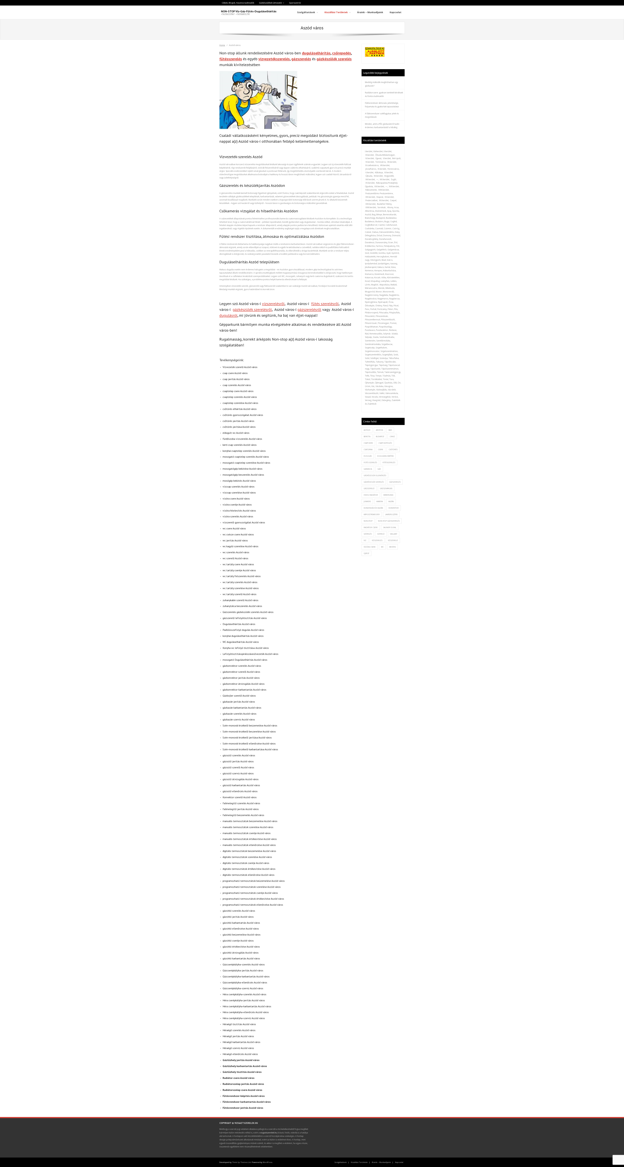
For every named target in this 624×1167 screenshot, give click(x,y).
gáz (379, 469)
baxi (390, 430)
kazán (391, 501)
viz (365, 540)
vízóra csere (370, 547)
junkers (367, 501)
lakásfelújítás (391, 514)
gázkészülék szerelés (334, 58)
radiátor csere (371, 527)
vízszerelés (377, 540)
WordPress (267, 1162)
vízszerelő (393, 540)
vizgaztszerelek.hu (268, 1132)
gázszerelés (301, 58)
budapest (380, 436)
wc (382, 547)
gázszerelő (369, 488)
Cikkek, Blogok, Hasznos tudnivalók (238, 2)
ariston (379, 430)
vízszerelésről (273, 303)
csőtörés (393, 449)
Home (222, 45)
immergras (388, 495)
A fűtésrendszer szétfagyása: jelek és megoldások (382, 115)
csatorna (368, 449)
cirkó (392, 436)
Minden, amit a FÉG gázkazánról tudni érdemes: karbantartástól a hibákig (382, 126)
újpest (366, 553)
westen (392, 547)
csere (380, 449)
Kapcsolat (399, 1162)
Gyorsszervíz (295, 2)
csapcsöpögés (385, 443)
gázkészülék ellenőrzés (375, 475)
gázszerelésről (309, 309)
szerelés (368, 534)
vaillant (393, 534)
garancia (368, 469)
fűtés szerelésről (325, 303)
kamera (379, 501)
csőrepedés (341, 53)
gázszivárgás (386, 488)
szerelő (380, 534)
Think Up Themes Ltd (241, 1162)
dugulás (368, 456)
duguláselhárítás (316, 53)
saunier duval (389, 527)
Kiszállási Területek (359, 1162)
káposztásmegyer (372, 514)
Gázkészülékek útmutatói (270, 2)
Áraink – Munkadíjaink (381, 1162)
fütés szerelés (370, 462)
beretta (367, 436)
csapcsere (368, 443)
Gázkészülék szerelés (374, 482)
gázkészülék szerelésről (252, 309)
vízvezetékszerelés (274, 58)
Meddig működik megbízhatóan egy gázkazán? (381, 84)
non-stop (368, 521)
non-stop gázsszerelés (389, 521)
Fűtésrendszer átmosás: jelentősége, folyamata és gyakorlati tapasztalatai (382, 105)
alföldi (367, 430)
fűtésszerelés (230, 58)
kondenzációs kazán (373, 508)
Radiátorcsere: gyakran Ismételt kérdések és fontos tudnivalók (384, 94)
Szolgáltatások (340, 1162)
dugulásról (228, 315)
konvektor (394, 508)
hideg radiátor (371, 495)
